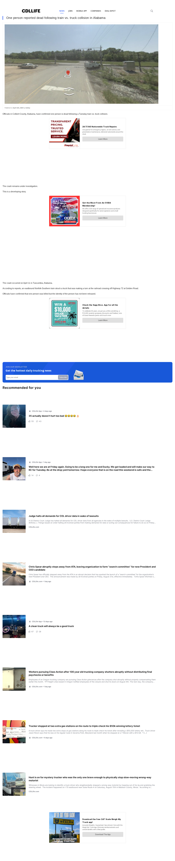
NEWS (61, 11)
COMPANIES (96, 11)
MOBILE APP (81, 11)
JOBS (70, 11)
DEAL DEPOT (110, 11)
